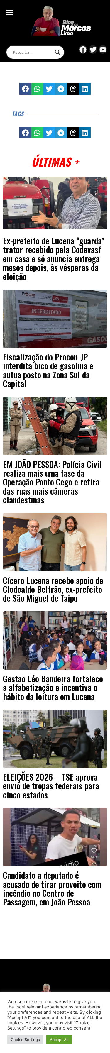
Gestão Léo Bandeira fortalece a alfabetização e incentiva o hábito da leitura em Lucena (53, 687)
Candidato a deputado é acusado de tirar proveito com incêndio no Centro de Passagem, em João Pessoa (52, 888)
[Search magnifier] (57, 52)
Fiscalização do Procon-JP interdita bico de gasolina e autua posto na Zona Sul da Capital (48, 370)
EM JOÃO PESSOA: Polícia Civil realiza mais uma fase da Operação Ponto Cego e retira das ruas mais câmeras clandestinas (52, 482)
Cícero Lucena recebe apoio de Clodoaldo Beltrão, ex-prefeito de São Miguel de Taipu (53, 589)
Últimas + (55, 161)
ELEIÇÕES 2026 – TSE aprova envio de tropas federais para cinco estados (51, 786)
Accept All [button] (59, 1039)
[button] (25, 89)
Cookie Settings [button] (25, 1039)
